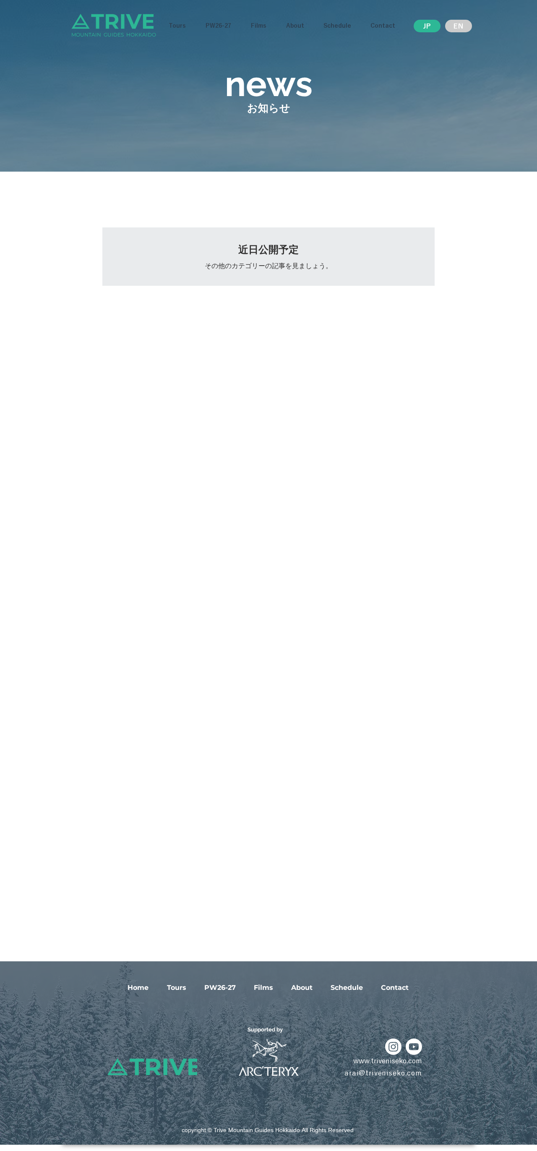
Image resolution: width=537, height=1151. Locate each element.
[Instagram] (393, 1047)
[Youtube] (414, 1047)
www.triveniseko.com (387, 1060)
